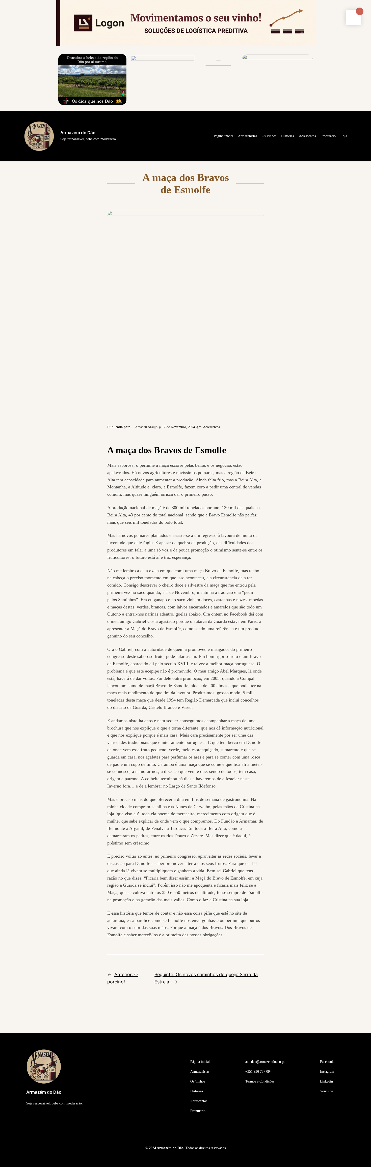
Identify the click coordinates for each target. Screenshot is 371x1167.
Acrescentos (211, 427)
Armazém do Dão (77, 132)
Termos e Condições (259, 1081)
